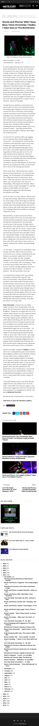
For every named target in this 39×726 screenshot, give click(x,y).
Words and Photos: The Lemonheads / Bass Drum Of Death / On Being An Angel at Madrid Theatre (18, 438)
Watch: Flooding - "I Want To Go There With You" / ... (20, 640)
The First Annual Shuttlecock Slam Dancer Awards (18, 579)
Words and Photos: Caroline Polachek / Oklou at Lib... (20, 591)
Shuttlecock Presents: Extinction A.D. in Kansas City (20, 650)
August (7, 675)
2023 (4, 570)
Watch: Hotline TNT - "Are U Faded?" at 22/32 (19, 637)
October (7, 671)
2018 (4, 698)
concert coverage (12, 16)
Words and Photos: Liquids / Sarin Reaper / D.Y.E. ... (20, 606)
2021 (4, 575)
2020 (4, 694)
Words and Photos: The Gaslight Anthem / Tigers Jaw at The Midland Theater (19, 476)
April (6, 684)
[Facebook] (14, 721)
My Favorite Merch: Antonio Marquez (21, 532)
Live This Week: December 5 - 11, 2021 (17, 662)
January (7, 691)
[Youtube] (37, 1)
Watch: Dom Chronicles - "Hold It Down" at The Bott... (20, 630)
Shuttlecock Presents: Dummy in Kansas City (19, 627)
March (6, 687)
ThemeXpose (22, 723)
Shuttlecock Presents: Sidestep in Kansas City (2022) (19, 646)
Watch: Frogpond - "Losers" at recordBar (18, 655)
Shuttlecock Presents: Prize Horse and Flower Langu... (19, 587)
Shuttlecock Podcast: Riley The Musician (18, 657)
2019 (4, 696)
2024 (4, 568)
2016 (4, 703)
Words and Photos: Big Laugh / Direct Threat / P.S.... (20, 610)
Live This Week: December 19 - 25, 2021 (17, 621)
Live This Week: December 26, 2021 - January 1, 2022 (20, 598)
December (8, 577)
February (7, 689)
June (6, 680)
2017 (4, 701)
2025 (4, 566)
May (6, 682)
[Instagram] (35, 1)
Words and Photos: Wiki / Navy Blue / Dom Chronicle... (18, 595)
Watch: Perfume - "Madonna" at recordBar (18, 660)
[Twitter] (33, 1)
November (8, 668)
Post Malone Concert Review (18, 549)
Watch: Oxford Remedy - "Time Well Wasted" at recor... (20, 665)
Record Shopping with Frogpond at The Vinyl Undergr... (19, 624)
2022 (4, 572)
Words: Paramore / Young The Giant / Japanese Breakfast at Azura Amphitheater (18, 457)
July (5, 678)
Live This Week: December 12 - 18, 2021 (17, 643)
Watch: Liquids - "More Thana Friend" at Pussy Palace (20, 614)
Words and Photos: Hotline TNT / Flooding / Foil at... (20, 602)
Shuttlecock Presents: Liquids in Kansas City (19, 653)
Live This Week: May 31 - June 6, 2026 (21, 540)
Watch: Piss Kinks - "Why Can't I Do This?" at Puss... (19, 618)
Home (3, 16)
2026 (4, 564)
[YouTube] (24, 721)
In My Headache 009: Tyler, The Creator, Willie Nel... (19, 634)
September (8, 673)
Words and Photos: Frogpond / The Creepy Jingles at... (21, 583)
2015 (4, 705)
